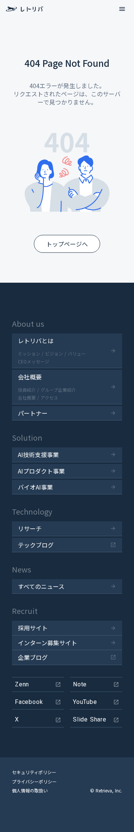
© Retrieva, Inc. (106, 791)
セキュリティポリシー (34, 772)
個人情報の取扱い (30, 791)
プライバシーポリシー (34, 782)
